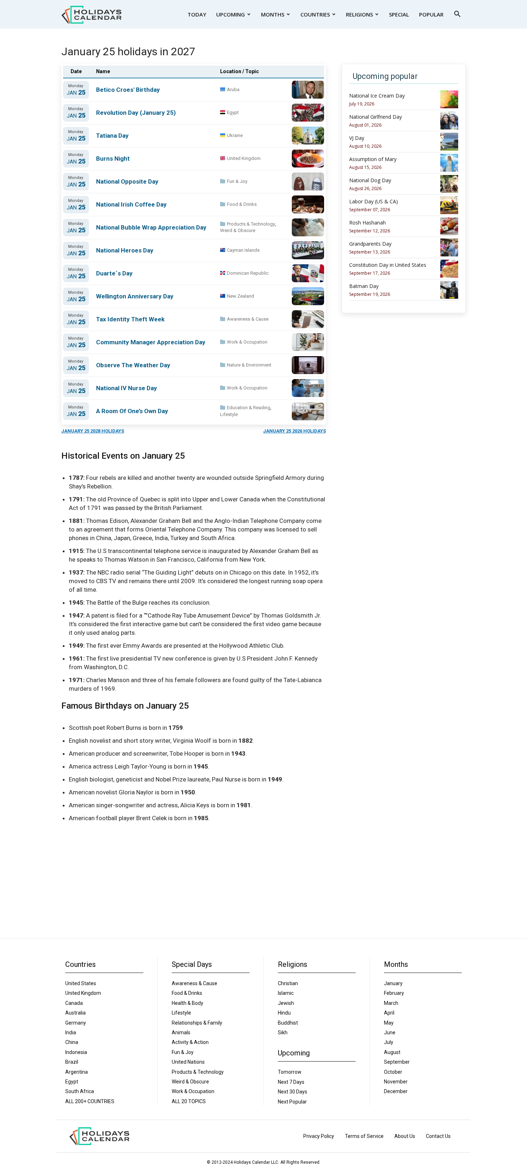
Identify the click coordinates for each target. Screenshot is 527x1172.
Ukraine (235, 135)
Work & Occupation (247, 342)
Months (272, 14)
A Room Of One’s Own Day (132, 411)
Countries (315, 14)
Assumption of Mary (373, 159)
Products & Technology (251, 224)
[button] (457, 14)
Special (399, 14)
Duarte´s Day (114, 273)
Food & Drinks (242, 204)
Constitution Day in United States (387, 265)
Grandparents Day (370, 244)
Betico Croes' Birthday (128, 89)
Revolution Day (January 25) (136, 112)
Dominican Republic (248, 273)
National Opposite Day (127, 181)
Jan (76, 92)
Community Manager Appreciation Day (150, 342)
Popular (431, 14)
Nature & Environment (249, 365)
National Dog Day (370, 180)
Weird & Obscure (237, 230)
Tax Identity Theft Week (130, 319)
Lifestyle (229, 414)
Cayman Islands (243, 250)
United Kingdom (244, 158)
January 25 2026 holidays (294, 431)
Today (196, 14)
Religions (359, 14)
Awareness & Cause (248, 319)
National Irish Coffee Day (131, 204)
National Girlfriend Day (375, 117)
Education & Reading (248, 407)
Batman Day (364, 286)
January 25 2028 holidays (92, 431)
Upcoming (230, 14)
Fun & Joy (237, 181)
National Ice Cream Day (377, 96)
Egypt (233, 112)
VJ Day (356, 138)
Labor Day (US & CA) (373, 201)
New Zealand (240, 296)
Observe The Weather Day (133, 365)
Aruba (233, 89)
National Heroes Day (124, 250)
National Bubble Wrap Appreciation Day (151, 227)
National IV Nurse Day (126, 388)
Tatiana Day (112, 135)
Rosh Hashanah (367, 222)
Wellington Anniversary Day (135, 296)
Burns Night (113, 158)
